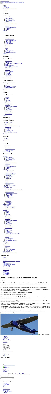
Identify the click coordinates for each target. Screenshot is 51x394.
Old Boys (5, 89)
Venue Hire (5, 133)
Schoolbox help (6, 7)
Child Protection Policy (10, 87)
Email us (4, 355)
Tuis (6, 99)
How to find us (8, 147)
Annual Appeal (8, 127)
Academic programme (9, 39)
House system (8, 28)
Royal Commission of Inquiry (11, 106)
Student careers (8, 72)
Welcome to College (9, 18)
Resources (7, 88)
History (6, 48)
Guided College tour (9, 50)
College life (5, 53)
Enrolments (5, 10)
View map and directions (8, 350)
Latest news (7, 70)
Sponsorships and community (11, 132)
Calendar (7, 62)
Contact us (5, 6)
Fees (6, 22)
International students (9, 19)
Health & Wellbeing (7, 77)
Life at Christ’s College (10, 41)
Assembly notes (8, 61)
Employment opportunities (10, 52)
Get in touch (7, 145)
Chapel (6, 64)
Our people (7, 51)
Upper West (7, 123)
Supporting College (9, 130)
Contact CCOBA (8, 114)
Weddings (7, 139)
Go (13, 378)
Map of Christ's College (10, 149)
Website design (3, 375)
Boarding (7, 29)
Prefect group (8, 44)
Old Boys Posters (8, 110)
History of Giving (8, 122)
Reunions (7, 102)
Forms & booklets (9, 68)
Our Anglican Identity (9, 38)
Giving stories (8, 128)
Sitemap (4, 369)
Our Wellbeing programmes (10, 86)
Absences (7, 146)
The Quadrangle (8, 109)
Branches (7, 98)
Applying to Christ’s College (11, 23)
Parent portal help (6, 151)
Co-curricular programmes (10, 40)
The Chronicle (8, 107)
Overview (7, 85)
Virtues (6, 49)
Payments (5, 371)
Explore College (8, 21)
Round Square (8, 42)
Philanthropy (5, 115)
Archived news (8, 76)
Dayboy (7, 26)
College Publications (9, 65)
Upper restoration (8, 124)
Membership (7, 100)
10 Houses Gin (8, 111)
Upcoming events (8, 75)
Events (6, 138)
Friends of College (9, 67)
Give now (7, 129)
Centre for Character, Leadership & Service (13, 63)
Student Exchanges (9, 43)
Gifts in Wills (8, 131)
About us (5, 30)
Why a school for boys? (10, 20)
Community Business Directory (11, 66)
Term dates (7, 73)
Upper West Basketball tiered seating (12, 125)
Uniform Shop (8, 74)
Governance (7, 47)
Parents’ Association (9, 71)
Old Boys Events (8, 103)
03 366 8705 (6, 354)
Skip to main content (4, 1)
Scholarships (7, 25)
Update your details (9, 112)
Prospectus (5, 387)
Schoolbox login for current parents (10, 8)
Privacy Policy (8, 101)
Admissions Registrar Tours (10, 27)
